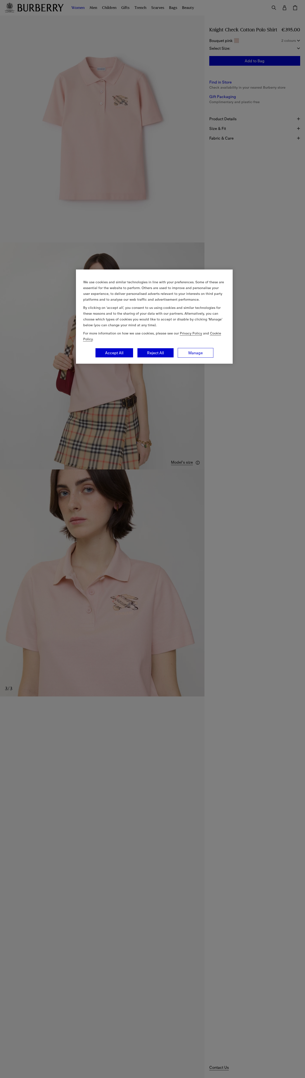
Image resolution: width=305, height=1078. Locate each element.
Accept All (114, 353)
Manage (195, 353)
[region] (154, 317)
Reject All (155, 353)
